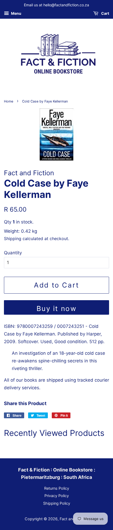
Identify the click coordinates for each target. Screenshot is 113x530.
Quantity (13, 252)
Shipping (12, 238)
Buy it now (57, 308)
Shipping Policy (56, 503)
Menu (15, 13)
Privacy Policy (56, 495)
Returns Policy (56, 488)
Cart (104, 13)
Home (8, 101)
